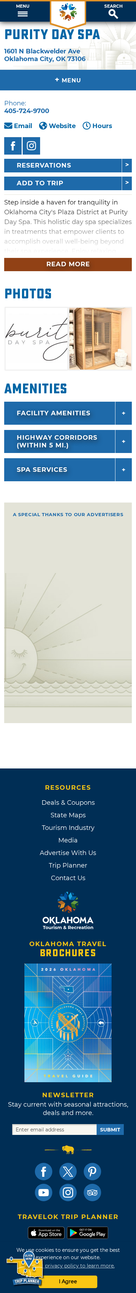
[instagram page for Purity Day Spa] (31, 146)
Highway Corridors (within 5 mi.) (57, 441)
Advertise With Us (68, 853)
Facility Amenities (53, 413)
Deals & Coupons (68, 803)
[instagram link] (68, 1192)
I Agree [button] (68, 1281)
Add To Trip (40, 183)
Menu (22, 6)
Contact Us (68, 878)
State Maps (68, 815)
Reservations (44, 165)
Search (113, 6)
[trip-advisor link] (92, 1192)
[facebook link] (43, 1171)
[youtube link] (43, 1192)
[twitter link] (68, 1171)
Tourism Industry (68, 828)
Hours (102, 126)
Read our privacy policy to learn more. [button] (68, 1266)
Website (62, 126)
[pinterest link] (92, 1171)
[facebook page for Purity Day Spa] (13, 146)
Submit (110, 1130)
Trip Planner (68, 865)
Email (23, 126)
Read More (68, 264)
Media (68, 840)
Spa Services (42, 470)
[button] (22, 11)
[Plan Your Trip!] (25, 1268)
